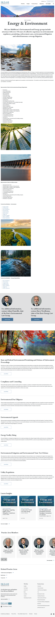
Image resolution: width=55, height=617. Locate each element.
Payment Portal (50, 1)
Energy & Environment (7, 508)
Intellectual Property (41, 595)
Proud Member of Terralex (7, 606)
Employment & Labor (40, 593)
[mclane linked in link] (53, 614)
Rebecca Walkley (6, 216)
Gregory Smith (5, 206)
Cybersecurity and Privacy (41, 597)
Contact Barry (36, 319)
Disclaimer (31, 613)
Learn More (6, 373)
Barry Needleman (6, 209)
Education (39, 603)
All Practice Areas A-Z (41, 607)
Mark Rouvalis (5, 210)
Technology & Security (27, 597)
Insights (25, 586)
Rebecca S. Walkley (6, 514)
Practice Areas (40, 584)
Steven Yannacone (6, 217)
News (25, 591)
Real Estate (4, 575)
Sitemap (35, 613)
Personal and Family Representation (43, 605)
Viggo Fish (5, 214)
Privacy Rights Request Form (22, 613)
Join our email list (5, 599)
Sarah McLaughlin (6, 215)
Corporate (4, 577)
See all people (50, 560)
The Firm (26, 584)
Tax (38, 591)
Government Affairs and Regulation (43, 601)
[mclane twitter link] (51, 614)
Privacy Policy (13, 613)
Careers (25, 595)
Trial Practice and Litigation (7, 572)
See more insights (5, 523)
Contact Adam (7, 319)
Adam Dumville (6, 211)
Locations (25, 593)
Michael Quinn (5, 207)
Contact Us (43, 1)
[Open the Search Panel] (53, 3)
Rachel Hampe (5, 212)
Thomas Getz (5, 281)
